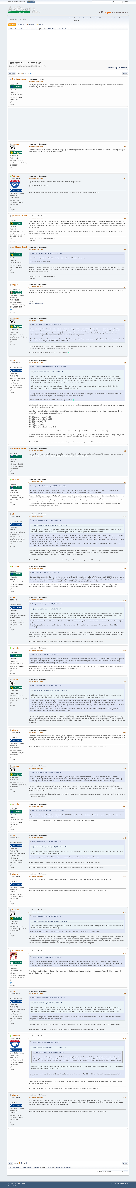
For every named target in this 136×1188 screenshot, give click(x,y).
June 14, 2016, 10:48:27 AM (36, 249)
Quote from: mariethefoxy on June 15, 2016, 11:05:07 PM (48, 997)
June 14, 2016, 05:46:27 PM (36, 516)
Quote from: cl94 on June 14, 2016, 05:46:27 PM (45, 572)
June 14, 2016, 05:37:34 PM (36, 482)
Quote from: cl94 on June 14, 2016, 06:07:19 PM (45, 654)
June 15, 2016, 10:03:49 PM (36, 912)
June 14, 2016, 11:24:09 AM (36, 287)
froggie (15, 284)
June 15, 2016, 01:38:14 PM (36, 768)
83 (28, 73)
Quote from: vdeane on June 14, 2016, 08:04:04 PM (46, 772)
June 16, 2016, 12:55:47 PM (36, 1097)
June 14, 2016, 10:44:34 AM (36, 218)
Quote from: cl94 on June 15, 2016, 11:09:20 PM (45, 1042)
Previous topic (113, 68)
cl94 (13, 360)
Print (125, 73)
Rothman (16, 176)
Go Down (12, 73)
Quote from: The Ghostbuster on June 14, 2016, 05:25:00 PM (49, 486)
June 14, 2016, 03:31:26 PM (36, 320)
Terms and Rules (118, 1183)
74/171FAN (50, 29)
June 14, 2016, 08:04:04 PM (36, 732)
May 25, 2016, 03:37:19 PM (36, 81)
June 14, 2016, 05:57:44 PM (36, 568)
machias (15, 144)
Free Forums (16, 1185)
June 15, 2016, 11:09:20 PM (36, 993)
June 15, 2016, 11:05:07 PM (36, 953)
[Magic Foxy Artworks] (11, 983)
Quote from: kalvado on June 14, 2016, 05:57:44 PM (46, 604)
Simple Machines (21, 1183)
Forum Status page (84, 18)
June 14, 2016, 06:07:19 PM (36, 599)
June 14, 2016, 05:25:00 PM (36, 450)
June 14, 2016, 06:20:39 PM (36, 650)
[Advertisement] (68, 46)
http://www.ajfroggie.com (36, 303)
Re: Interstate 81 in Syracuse (38, 144)
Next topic (123, 68)
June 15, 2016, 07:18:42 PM (36, 876)
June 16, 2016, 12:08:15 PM (36, 1038)
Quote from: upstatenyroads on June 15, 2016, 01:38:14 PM (49, 810)
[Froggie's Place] (11, 309)
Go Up (11, 1163)
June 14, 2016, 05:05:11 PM (36, 362)
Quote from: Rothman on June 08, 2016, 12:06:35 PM (47, 253)
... (27, 73)
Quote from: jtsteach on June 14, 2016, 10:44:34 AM (46, 324)
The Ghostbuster (19, 79)
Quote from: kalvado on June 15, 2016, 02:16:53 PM (46, 842)
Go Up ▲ (126, 1183)
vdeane (15, 730)
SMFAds (9, 1185)
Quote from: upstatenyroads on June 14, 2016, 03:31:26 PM (49, 366)
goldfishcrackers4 (19, 216)
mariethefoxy (17, 951)
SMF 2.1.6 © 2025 (11, 1183)
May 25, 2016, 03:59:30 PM (36, 146)
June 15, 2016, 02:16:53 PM (36, 806)
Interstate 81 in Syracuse (36, 79)
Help (111, 1183)
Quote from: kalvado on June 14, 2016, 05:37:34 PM (46, 520)
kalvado (15, 479)
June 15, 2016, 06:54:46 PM (36, 837)
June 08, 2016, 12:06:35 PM (36, 178)
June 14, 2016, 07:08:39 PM (36, 681)
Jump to (99, 1171)
